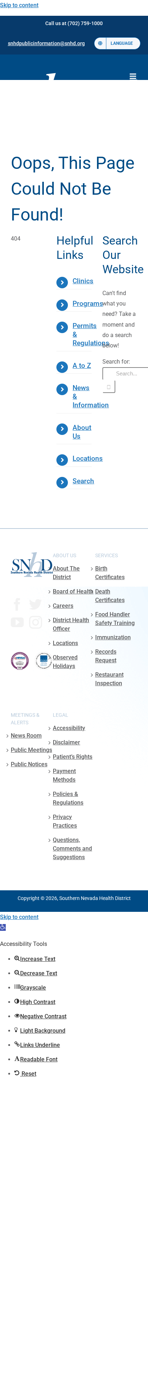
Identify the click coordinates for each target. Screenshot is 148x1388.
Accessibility (69, 728)
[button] (3, 927)
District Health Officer (71, 624)
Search (83, 481)
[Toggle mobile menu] (133, 76)
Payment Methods (64, 775)
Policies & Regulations (68, 798)
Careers (63, 605)
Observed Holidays (65, 661)
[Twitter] (35, 604)
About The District (66, 573)
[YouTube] (17, 622)
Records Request (105, 656)
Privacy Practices (65, 821)
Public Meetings (31, 750)
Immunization (113, 637)
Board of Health (73, 591)
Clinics (83, 281)
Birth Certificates (110, 573)
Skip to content (19, 5)
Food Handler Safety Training (115, 618)
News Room (26, 735)
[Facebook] (17, 604)
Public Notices (29, 764)
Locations (88, 459)
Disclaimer (66, 742)
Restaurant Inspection (109, 679)
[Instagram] (35, 622)
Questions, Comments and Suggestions (72, 849)
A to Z (82, 366)
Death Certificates (110, 595)
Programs (88, 304)
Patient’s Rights (72, 756)
